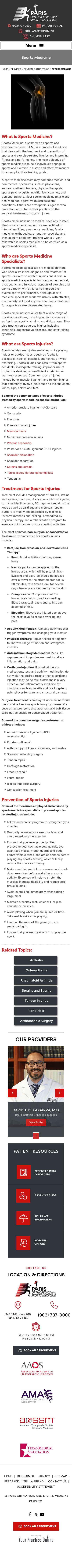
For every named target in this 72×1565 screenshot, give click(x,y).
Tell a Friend (33, 1481)
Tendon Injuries (36, 1000)
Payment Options (40, 1242)
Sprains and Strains (36, 990)
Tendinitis (36, 1011)
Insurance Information (43, 1218)
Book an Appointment (39, 30)
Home (5, 69)
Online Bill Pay (40, 36)
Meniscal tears (16, 431)
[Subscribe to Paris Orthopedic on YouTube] (42, 1515)
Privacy (44, 1476)
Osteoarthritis (36, 970)
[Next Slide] (59, 1093)
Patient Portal (52, 25)
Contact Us (57, 1481)
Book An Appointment (40, 1350)
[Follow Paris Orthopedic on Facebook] (30, 1515)
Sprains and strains (19, 466)
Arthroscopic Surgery (36, 1021)
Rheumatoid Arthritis (36, 980)
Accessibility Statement (36, 1486)
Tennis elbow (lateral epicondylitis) (30, 472)
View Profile (36, 1122)
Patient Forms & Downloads (45, 1173)
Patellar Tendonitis (19, 443)
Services (16, 69)
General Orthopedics (36, 69)
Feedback (11, 1481)
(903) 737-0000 (21, 25)
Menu (31, 45)
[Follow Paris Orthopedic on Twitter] (36, 1515)
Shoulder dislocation (20, 455)
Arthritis (36, 960)
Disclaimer (25, 1476)
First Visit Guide (45, 1195)
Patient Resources (36, 1151)
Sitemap (61, 1476)
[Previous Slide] (12, 1093)
